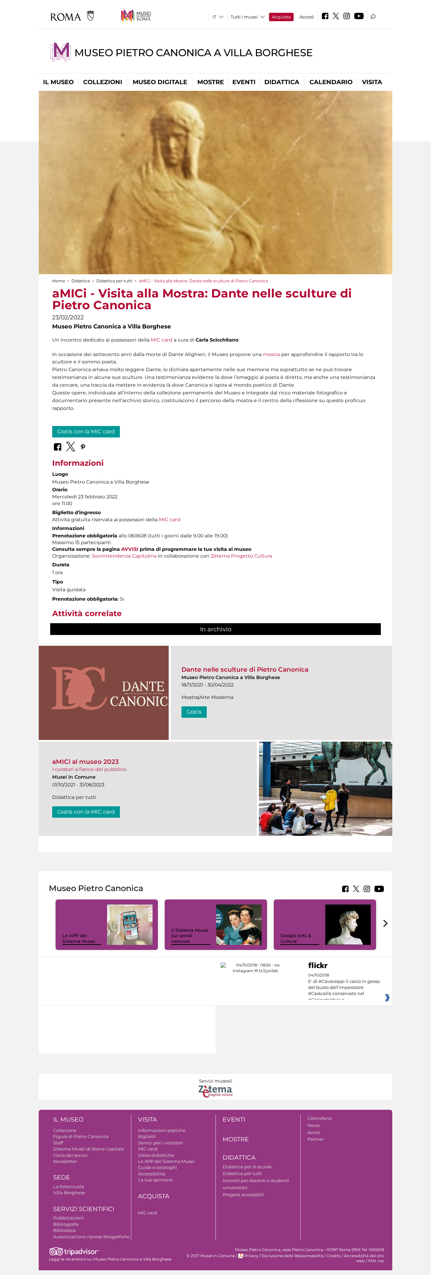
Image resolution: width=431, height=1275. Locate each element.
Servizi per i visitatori (160, 1142)
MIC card (161, 340)
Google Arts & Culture (295, 938)
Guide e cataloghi (157, 1167)
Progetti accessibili (243, 1194)
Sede (61, 1177)
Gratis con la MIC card (86, 431)
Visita (372, 82)
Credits (334, 1255)
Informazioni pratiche (162, 1130)
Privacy (251, 1255)
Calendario (331, 82)
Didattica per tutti (114, 280)
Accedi (306, 17)
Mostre (210, 82)
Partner (315, 1139)
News (313, 1125)
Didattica (281, 82)
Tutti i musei (244, 17)
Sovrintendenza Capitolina (124, 556)
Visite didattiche (156, 1155)
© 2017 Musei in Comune (211, 1255)
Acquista (281, 17)
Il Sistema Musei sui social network (189, 935)
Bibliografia (66, 1224)
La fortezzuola (68, 1186)
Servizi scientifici (83, 1209)
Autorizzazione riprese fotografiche (91, 1236)
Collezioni (102, 82)
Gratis (194, 712)
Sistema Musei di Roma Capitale (88, 1149)
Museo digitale (160, 82)
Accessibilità (151, 1173)
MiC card (169, 520)
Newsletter (65, 1161)
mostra (271, 354)
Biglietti (147, 1136)
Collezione (64, 1130)
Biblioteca (64, 1230)
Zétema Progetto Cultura (241, 556)
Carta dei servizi (70, 1155)
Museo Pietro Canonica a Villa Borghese (193, 52)
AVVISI (129, 549)
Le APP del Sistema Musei (78, 938)
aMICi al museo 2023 (85, 762)
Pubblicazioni (68, 1217)
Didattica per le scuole (247, 1166)
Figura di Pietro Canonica (81, 1136)
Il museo (58, 82)
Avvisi (313, 1132)
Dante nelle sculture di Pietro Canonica (244, 669)
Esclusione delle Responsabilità (292, 1255)
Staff (58, 1142)
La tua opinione (155, 1179)
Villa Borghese (69, 1192)
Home (58, 280)
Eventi (244, 82)
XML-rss (376, 1261)
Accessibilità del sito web (364, 1258)
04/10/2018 (344, 987)
